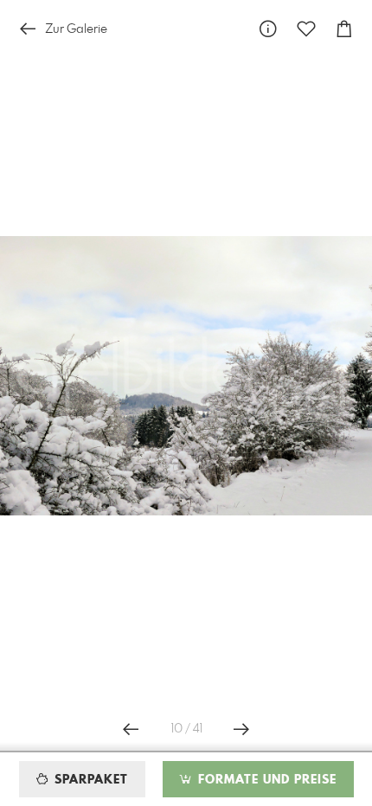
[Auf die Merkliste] (306, 29)
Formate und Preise (265, 780)
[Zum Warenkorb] (344, 29)
